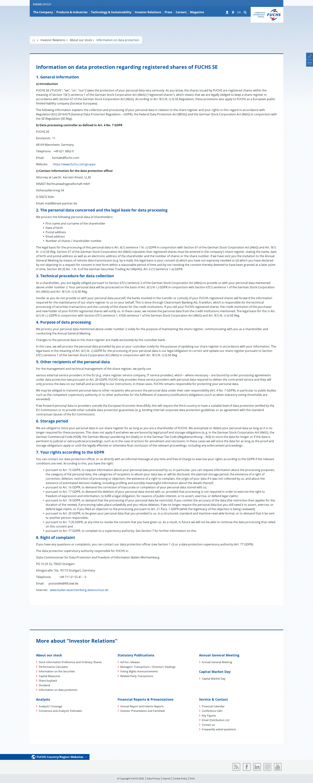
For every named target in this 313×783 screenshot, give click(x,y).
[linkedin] (257, 767)
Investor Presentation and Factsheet (142, 711)
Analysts (43, 699)
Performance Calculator (53, 667)
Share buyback (48, 680)
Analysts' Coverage (50, 706)
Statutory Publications (136, 655)
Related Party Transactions (136, 676)
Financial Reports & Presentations (146, 699)
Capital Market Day (215, 671)
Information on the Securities (57, 671)
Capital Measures (49, 676)
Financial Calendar (213, 706)
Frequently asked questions (219, 729)
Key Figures (209, 715)
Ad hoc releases (130, 662)
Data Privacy (153, 778)
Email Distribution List (215, 720)
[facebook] (247, 767)
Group (34, 40)
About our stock (80, 40)
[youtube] (277, 767)
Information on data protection (117, 40)
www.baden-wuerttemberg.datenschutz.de (79, 590)
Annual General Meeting (219, 655)
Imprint (166, 778)
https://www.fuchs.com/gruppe (74, 164)
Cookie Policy (180, 778)
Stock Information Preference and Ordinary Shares (70, 662)
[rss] (236, 767)
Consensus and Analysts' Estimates (60, 711)
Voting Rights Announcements (139, 671)
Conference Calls (212, 711)
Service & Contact (213, 699)
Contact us (208, 725)
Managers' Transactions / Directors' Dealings (148, 667)
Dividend (44, 685)
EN (239, 12)
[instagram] (267, 767)
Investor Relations (52, 40)
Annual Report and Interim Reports (142, 706)
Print (192, 778)
